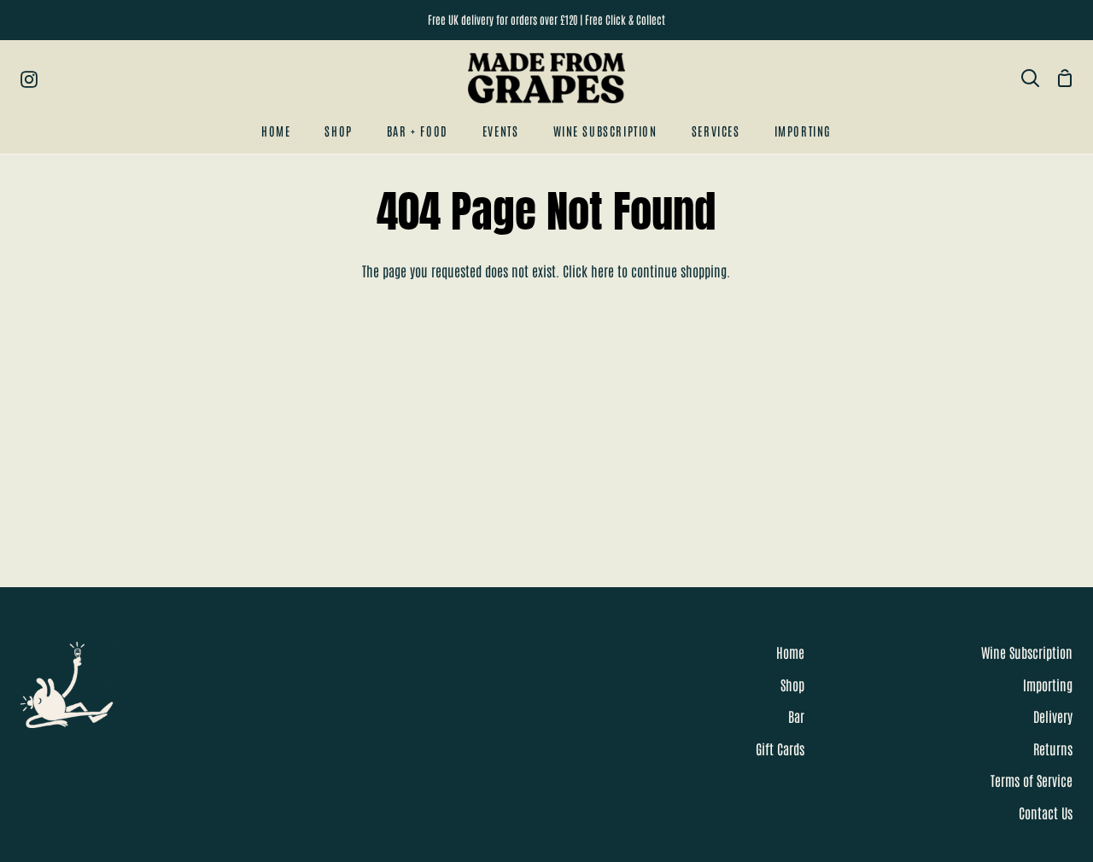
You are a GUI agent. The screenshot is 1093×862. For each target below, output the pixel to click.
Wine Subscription (1027, 652)
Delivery (1053, 716)
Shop (792, 684)
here (602, 270)
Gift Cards (780, 748)
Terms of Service (1032, 780)
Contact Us (1046, 812)
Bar (796, 716)
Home (790, 652)
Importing (1048, 684)
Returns (1053, 748)
